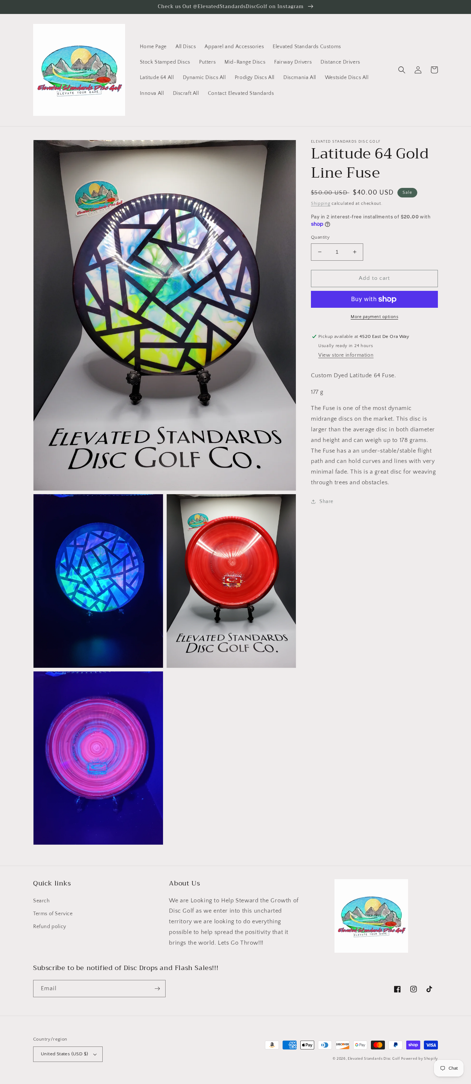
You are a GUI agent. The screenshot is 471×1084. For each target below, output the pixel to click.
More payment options (374, 316)
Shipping (320, 203)
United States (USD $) (64, 1053)
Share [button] (326, 501)
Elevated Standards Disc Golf (374, 1059)
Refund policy (49, 927)
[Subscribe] (157, 988)
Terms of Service (53, 914)
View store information (345, 355)
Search (41, 901)
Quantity (320, 237)
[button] (402, 70)
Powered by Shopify (419, 1059)
